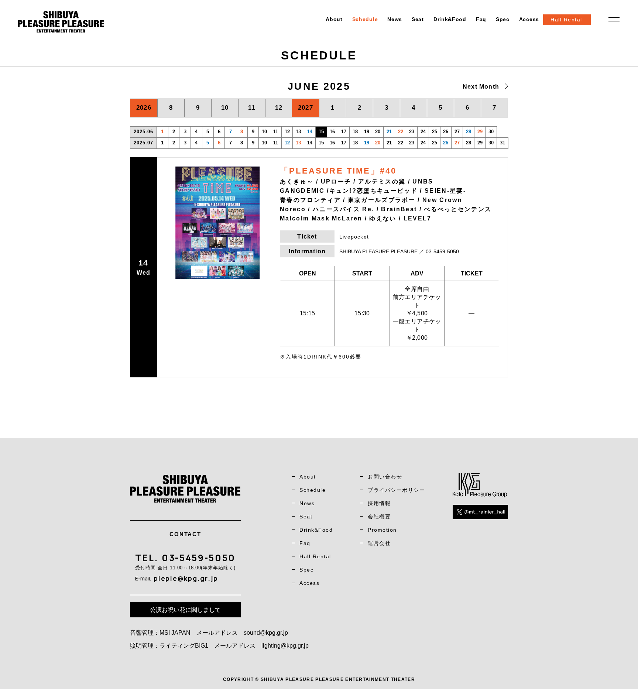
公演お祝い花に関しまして (185, 610)
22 (400, 131)
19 (366, 131)
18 (355, 131)
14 (309, 131)
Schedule (365, 19)
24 (423, 131)
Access (529, 19)
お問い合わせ (385, 477)
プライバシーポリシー (396, 490)
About (334, 19)
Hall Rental (315, 556)
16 (332, 131)
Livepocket (354, 237)
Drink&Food (449, 19)
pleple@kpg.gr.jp (186, 578)
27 (457, 131)
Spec (503, 19)
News (394, 19)
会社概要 (379, 517)
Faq (481, 19)
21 (389, 131)
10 (225, 107)
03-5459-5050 (199, 558)
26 (445, 131)
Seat (418, 19)
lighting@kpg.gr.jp (285, 645)
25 (434, 131)
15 (321, 142)
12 (279, 107)
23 (411, 131)
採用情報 (379, 503)
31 (502, 142)
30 (491, 131)
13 (298, 131)
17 (343, 131)
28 (468, 131)
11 (251, 107)
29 (480, 131)
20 (377, 131)
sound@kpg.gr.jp (266, 633)
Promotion (382, 530)
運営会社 (379, 543)
